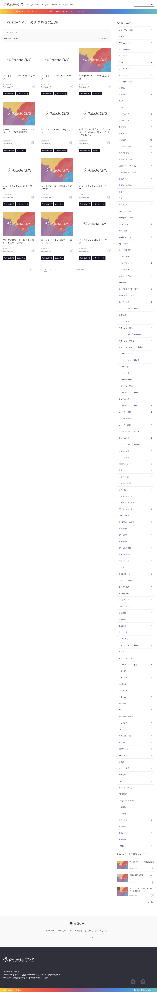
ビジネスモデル (135, 69)
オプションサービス (135, 788)
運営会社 (19, 990)
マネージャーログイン (135, 341)
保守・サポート (135, 820)
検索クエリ (135, 697)
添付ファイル (135, 36)
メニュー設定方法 (135, 276)
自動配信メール (135, 574)
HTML (135, 846)
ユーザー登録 (135, 302)
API (135, 710)
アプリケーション (135, 82)
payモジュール (135, 606)
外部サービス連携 (135, 716)
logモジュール (135, 244)
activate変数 (135, 593)
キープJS (135, 652)
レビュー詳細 (135, 477)
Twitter (133, 981)
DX (135, 729)
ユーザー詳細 (135, 367)
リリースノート (77, 11)
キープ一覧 (135, 632)
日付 (135, 198)
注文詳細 (135, 814)
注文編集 (135, 807)
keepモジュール (135, 464)
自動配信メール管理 (135, 522)
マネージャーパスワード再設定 (135, 347)
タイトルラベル (135, 554)
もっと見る (149, 902)
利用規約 (135, 839)
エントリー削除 (135, 483)
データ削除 (135, 529)
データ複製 (135, 535)
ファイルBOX (135, 587)
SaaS (135, 101)
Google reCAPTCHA (135, 801)
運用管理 (135, 315)
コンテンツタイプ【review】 (135, 444)
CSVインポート (135, 516)
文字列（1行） (135, 179)
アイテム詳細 (135, 399)
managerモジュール (135, 218)
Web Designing (135, 736)
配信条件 (135, 826)
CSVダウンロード (135, 509)
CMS (135, 62)
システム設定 (135, 114)
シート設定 (135, 677)
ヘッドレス (135, 723)
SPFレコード (135, 600)
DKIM (135, 833)
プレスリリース (61, 11)
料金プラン (135, 94)
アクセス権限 (135, 256)
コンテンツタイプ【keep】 (135, 645)
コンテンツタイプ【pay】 (135, 664)
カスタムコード (135, 205)
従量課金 (135, 88)
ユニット (135, 567)
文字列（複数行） (135, 185)
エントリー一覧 (135, 418)
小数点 (135, 762)
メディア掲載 (135, 768)
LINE (135, 781)
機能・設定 (135, 231)
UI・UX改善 (135, 639)
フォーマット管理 (135, 30)
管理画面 (135, 613)
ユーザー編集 (135, 321)
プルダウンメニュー (135, 503)
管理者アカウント (135, 159)
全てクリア (104, 38)
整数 (135, 192)
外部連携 (135, 703)
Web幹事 (135, 775)
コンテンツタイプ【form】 (135, 431)
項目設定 (135, 140)
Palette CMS (20, 11)
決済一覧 (135, 490)
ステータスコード (135, 658)
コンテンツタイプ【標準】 (135, 289)
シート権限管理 (135, 250)
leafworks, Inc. (149, 990)
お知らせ (96, 150)
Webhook (135, 282)
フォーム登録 (135, 438)
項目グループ (135, 561)
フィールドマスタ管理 (135, 172)
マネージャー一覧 (135, 379)
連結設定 (135, 626)
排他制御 (135, 684)
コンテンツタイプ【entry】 (135, 405)
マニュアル (32, 11)
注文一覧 (135, 671)
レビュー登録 (135, 451)
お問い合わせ (8, 990)
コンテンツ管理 (46, 11)
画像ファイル (135, 133)
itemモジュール (135, 43)
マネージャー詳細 (135, 386)
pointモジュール (135, 749)
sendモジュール (135, 237)
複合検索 (135, 619)
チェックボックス (135, 496)
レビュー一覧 (135, 373)
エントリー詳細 (135, 425)
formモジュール (135, 269)
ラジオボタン (135, 457)
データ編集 (135, 541)
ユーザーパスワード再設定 (135, 360)
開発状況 (135, 127)
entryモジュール (135, 224)
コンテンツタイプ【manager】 (135, 334)
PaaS (135, 107)
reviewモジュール (135, 263)
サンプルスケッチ (135, 49)
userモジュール (135, 211)
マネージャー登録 (135, 328)
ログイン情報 (135, 153)
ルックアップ (135, 690)
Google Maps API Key (135, 166)
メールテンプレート (135, 580)
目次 (135, 470)
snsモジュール (135, 755)
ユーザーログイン (135, 354)
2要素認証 (135, 794)
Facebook (142, 981)
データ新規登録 (135, 548)
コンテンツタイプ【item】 (135, 392)
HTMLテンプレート (135, 295)
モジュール (135, 56)
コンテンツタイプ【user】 (135, 308)
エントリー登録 (135, 412)
